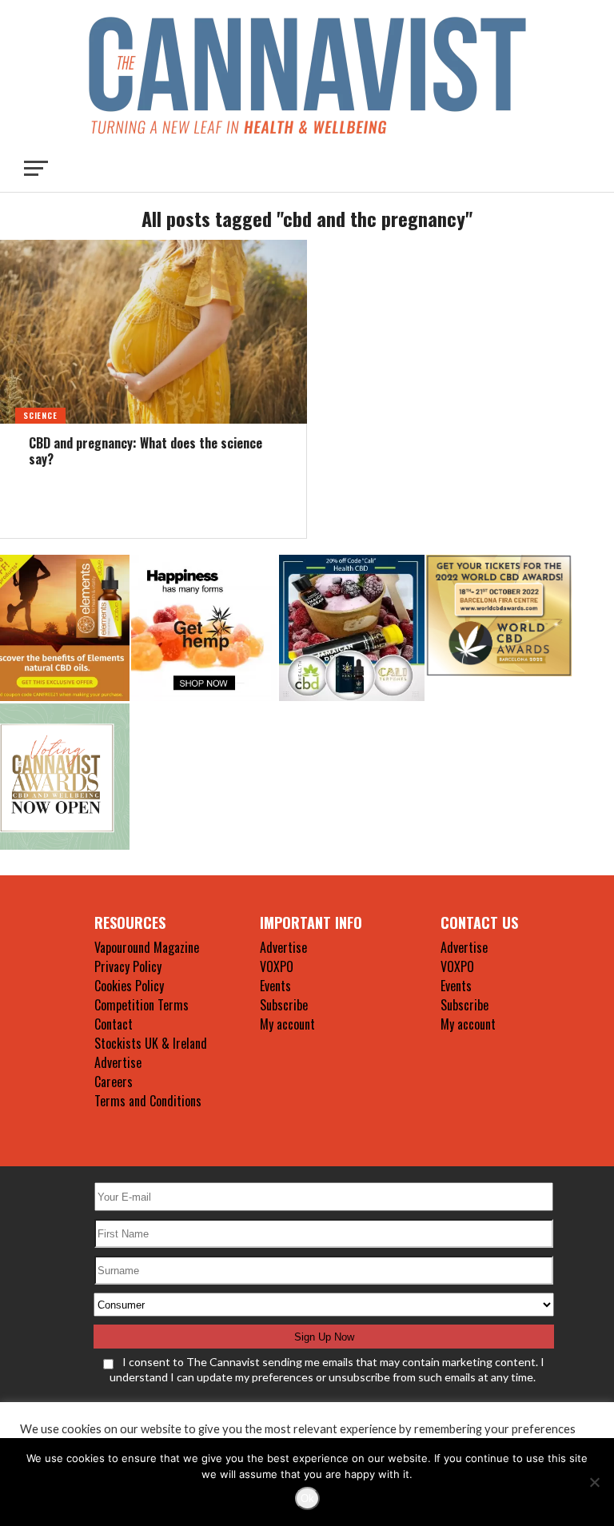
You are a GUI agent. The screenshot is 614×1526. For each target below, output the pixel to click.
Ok (307, 1498)
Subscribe (284, 1004)
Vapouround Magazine (146, 947)
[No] (594, 1482)
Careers (113, 1081)
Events (275, 985)
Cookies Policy (129, 985)
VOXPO (276, 966)
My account (287, 1024)
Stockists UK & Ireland (150, 1043)
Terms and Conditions (147, 1100)
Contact (113, 1024)
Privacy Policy (127, 966)
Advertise (118, 1062)
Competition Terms (141, 1004)
